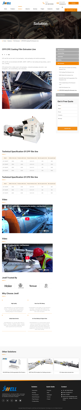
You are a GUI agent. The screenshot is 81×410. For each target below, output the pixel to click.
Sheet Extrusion (61, 94)
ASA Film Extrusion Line (64, 87)
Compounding (61, 53)
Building (59, 60)
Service (48, 396)
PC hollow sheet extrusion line (67, 372)
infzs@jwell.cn (62, 4)
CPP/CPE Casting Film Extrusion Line (68, 90)
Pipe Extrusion (61, 49)
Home (5, 9)
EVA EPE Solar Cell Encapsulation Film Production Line (68, 79)
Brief (48, 392)
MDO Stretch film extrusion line (66, 75)
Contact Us (50, 9)
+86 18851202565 (49, 4)
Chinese (73, 3)
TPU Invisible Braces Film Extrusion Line (67, 83)
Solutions (10, 40)
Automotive (60, 56)
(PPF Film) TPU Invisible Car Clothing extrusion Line (67, 68)
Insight (57, 9)
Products (13, 9)
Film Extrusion (16, 40)
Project (42, 9)
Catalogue (49, 394)
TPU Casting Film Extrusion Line (66, 72)
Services (35, 9)
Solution (20, 9)
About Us (28, 9)
